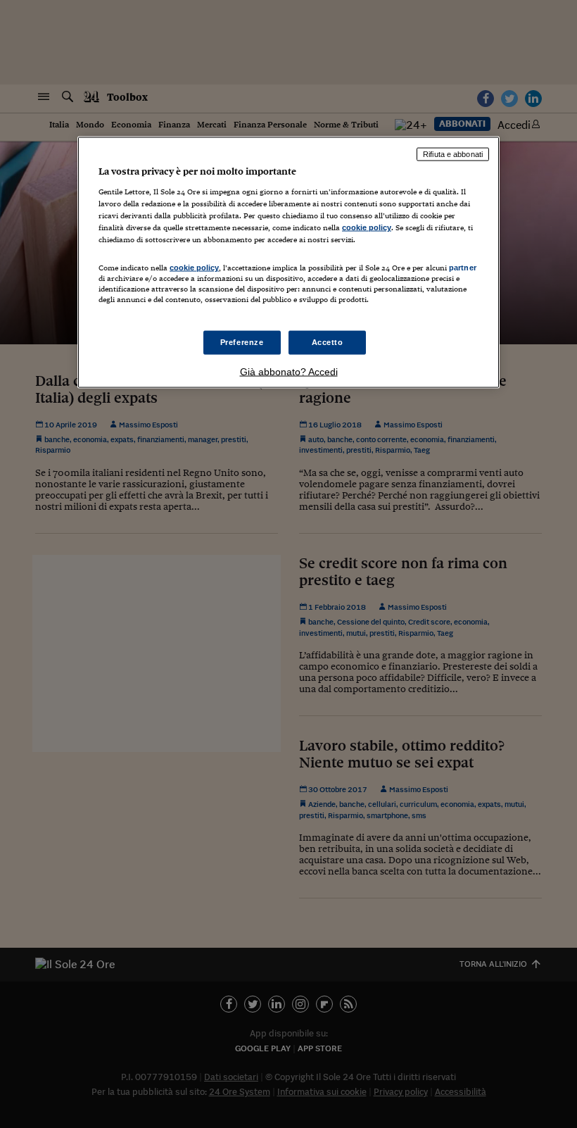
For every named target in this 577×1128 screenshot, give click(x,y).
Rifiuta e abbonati (453, 154)
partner (462, 267)
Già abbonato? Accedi (289, 371)
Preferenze (242, 341)
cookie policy (366, 227)
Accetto (327, 341)
